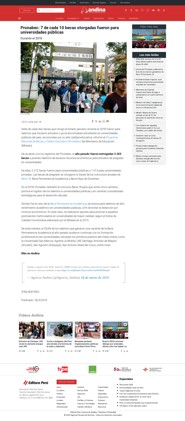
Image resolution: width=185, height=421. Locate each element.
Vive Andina (125, 3)
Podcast (121, 18)
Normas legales (99, 3)
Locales (60, 400)
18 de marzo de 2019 (95, 277)
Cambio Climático (84, 407)
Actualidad (73, 18)
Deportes (81, 394)
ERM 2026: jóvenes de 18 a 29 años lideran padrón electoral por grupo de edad (149, 61)
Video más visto (149, 26)
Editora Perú (75, 412)
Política (60, 394)
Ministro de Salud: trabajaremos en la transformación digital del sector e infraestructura (149, 105)
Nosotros (102, 407)
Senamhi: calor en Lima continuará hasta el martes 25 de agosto (148, 138)
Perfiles (73, 3)
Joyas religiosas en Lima (130, 391)
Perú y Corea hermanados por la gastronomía (139, 403)
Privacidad (112, 412)
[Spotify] (158, 10)
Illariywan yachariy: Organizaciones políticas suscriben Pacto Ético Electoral (86, 345)
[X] (131, 10)
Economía (61, 397)
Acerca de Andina (89, 412)
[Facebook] (125, 10)
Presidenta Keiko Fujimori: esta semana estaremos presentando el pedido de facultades (149, 82)
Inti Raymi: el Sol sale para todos (133, 406)
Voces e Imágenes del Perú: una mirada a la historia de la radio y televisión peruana (59, 345)
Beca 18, (26, 178)
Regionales (61, 403)
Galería (86, 18)
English (27, 10)
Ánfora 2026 (82, 390)
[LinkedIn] (136, 10)
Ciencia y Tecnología (86, 403)
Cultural (80, 387)
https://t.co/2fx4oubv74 (72, 270)
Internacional (62, 407)
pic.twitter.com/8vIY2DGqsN (96, 270)
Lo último (59, 18)
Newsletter (133, 18)
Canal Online (99, 18)
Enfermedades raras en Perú (131, 388)
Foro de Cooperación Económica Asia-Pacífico (139, 394)
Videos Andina (31, 315)
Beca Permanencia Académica (68, 203)
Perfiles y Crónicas (85, 400)
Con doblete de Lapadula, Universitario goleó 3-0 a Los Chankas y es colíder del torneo (149, 128)
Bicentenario (60, 3)
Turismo (113, 3)
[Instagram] (147, 10)
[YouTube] (142, 10)
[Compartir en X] (41, 350)
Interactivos (103, 397)
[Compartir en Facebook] (38, 350)
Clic (78, 397)
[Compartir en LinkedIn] (43, 350)
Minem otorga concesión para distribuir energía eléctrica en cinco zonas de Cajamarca (148, 158)
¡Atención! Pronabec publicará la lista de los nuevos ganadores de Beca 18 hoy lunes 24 (149, 72)
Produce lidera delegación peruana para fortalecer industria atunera (149, 148)
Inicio (59, 387)
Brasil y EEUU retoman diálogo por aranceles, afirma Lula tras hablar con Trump (115, 345)
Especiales (84, 3)
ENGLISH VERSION (67, 382)
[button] (20, 335)
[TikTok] (163, 10)
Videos (111, 18)
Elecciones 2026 (126, 385)
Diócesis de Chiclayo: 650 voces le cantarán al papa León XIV (31, 344)
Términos (102, 412)
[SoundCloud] (153, 10)
